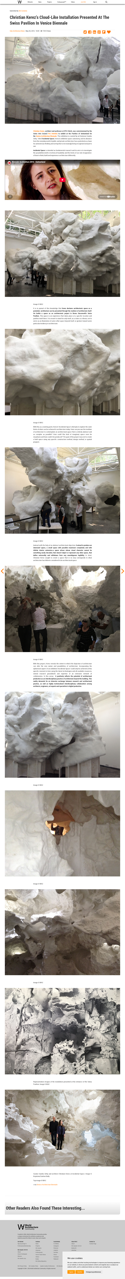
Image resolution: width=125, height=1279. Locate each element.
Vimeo (55, 1254)
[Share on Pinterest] (99, 32)
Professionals (39, 1252)
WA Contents (23, 11)
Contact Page (92, 1243)
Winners (20, 1256)
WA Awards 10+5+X (76, 1246)
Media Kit (73, 1248)
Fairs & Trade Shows (41, 1254)
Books (37, 1259)
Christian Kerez (38, 131)
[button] (106, 2)
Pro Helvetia (52, 133)
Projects (38, 1246)
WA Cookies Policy (33, 1266)
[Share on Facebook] (89, 32)
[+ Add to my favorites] (109, 32)
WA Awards (38, 1248)
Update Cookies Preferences (47, 1266)
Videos (37, 1257)
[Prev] (2, 570)
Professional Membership (24, 1246)
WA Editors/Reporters (41, 1261)
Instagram (56, 1246)
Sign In (25, 1243)
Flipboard (56, 1259)
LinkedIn (56, 1250)
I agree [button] (71, 1272)
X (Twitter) (56, 1243)
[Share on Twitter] (85, 32)
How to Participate (22, 1254)
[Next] (122, 570)
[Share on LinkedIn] (94, 32)
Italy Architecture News (17, 31)
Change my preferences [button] (93, 1272)
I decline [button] (79, 1272)
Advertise (73, 1250)
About (19, 1252)
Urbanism (38, 1250)
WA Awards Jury (22, 1258)
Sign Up (20, 1243)
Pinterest (56, 1248)
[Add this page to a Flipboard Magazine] (103, 32)
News (37, 1243)
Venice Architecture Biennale (46, 136)
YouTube (56, 1252)
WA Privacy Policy (22, 1266)
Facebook (56, 1257)
